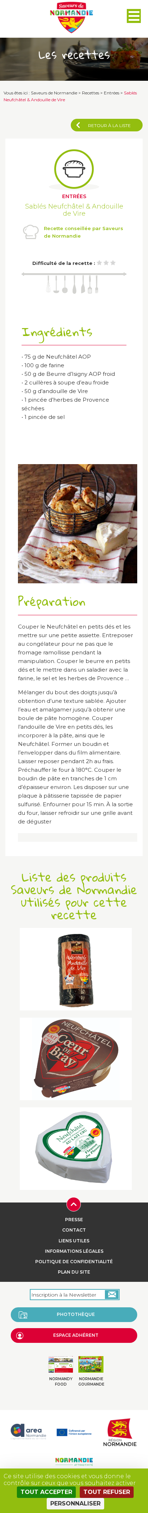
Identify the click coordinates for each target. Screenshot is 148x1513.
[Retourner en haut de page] (73, 1203)
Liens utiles (74, 1240)
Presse (74, 1219)
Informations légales (74, 1251)
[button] (134, 16)
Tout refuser (106, 1492)
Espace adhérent (75, 1335)
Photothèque (76, 1314)
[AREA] (28, 1431)
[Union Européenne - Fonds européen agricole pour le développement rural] (73, 1431)
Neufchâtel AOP (68, 356)
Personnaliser (75, 1503)
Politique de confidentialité (74, 1261)
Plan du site (74, 1272)
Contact (74, 1230)
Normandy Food (61, 1382)
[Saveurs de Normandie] (71, 17)
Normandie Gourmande (91, 1382)
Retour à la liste (109, 125)
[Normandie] (119, 1431)
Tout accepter (46, 1492)
